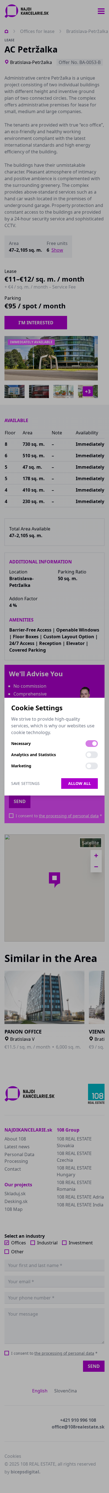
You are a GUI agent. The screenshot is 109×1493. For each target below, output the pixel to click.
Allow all (79, 783)
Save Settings (25, 783)
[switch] (92, 743)
